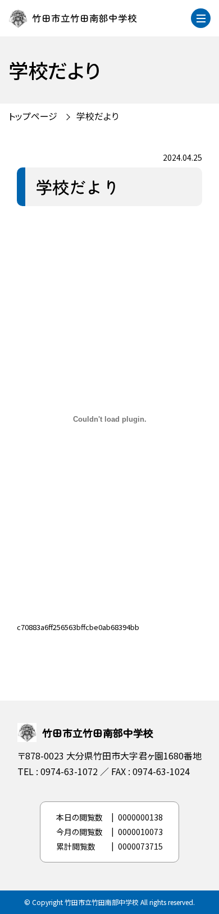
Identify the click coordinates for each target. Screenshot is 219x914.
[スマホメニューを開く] (201, 18)
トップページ (32, 116)
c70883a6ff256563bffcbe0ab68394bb (78, 627)
